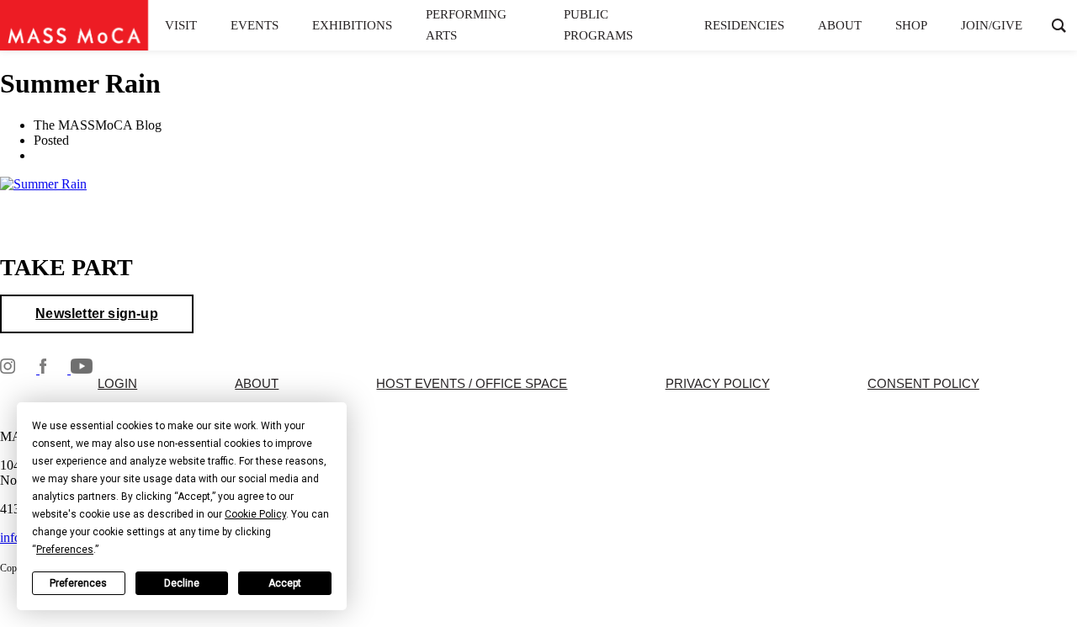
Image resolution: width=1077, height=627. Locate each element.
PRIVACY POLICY (718, 384)
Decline (181, 583)
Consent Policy (923, 384)
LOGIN (117, 384)
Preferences (78, 583)
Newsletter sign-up (96, 313)
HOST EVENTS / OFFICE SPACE (471, 384)
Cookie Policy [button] (255, 514)
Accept (284, 583)
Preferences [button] (64, 549)
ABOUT (257, 384)
